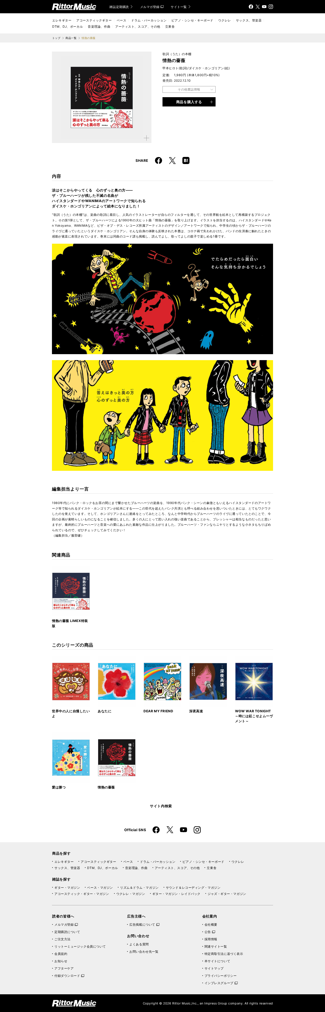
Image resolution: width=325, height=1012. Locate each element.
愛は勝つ (59, 787)
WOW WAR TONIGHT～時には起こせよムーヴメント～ (254, 716)
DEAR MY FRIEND (158, 711)
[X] (257, 6)
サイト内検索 (161, 806)
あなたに (104, 711)
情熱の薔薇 (106, 787)
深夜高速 (196, 711)
